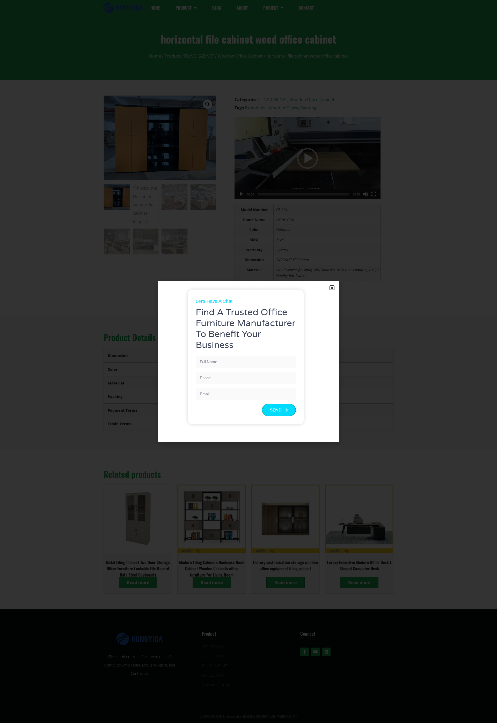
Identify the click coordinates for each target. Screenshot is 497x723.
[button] (332, 288)
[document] (248, 361)
